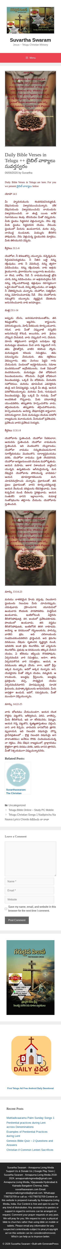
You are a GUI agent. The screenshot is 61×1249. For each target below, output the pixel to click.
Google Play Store (44, 1171)
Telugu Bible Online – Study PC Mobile (31, 810)
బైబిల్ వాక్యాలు (24, 186)
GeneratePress (50, 1243)
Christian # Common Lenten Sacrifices (30, 1149)
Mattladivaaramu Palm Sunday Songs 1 (30, 1117)
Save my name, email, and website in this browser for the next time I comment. (32, 908)
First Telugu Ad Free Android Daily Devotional (30, 1088)
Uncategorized (17, 805)
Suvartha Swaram (30, 40)
